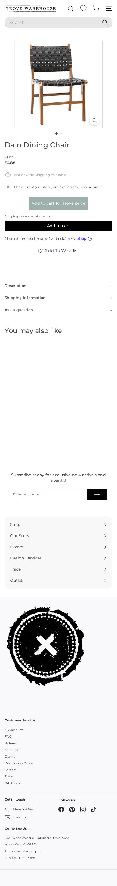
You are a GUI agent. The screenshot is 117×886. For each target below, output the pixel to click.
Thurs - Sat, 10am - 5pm (23, 851)
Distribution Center (19, 763)
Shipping (11, 216)
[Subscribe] (97, 494)
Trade (9, 776)
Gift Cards (12, 783)
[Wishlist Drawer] (83, 8)
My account (14, 730)
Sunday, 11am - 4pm (20, 858)
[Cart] (96, 8)
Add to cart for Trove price (58, 203)
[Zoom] (94, 120)
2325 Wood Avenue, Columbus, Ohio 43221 (37, 838)
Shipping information (25, 297)
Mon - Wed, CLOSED (20, 844)
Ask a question (19, 310)
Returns (11, 743)
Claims (10, 756)
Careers (10, 770)
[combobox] (58, 22)
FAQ (8, 736)
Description (16, 285)
